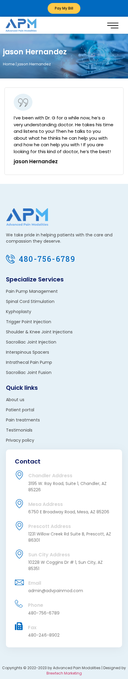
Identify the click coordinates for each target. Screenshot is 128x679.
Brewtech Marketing (64, 673)
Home (9, 64)
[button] (112, 25)
